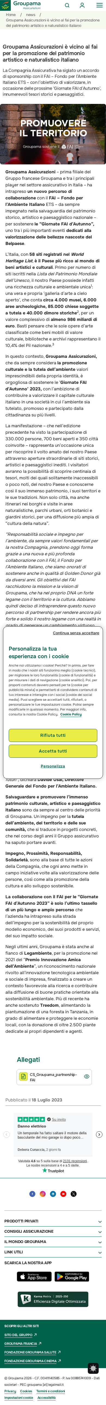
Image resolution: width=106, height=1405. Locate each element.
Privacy (10, 1391)
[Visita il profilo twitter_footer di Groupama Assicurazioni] (74, 1194)
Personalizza (53, 766)
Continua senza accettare (76, 632)
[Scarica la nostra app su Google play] (71, 1280)
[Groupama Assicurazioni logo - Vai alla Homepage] (20, 5)
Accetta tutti (53, 751)
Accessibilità (47, 1398)
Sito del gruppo (18, 1335)
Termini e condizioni (50, 1391)
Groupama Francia (20, 1344)
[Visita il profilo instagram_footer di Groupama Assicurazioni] (43, 1194)
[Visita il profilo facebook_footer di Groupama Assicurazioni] (32, 1194)
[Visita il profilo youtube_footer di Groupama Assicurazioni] (63, 1194)
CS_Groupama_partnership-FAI (53, 1077)
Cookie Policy (71, 714)
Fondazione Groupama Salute (30, 1352)
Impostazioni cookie (18, 1398)
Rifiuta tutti (53, 735)
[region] (53, 702)
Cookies (26, 1391)
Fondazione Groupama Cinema (30, 1361)
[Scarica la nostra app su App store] (35, 1280)
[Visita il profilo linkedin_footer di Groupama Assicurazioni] (53, 1194)
